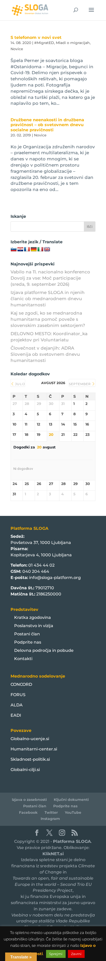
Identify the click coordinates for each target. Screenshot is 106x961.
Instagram (50, 818)
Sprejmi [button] (56, 954)
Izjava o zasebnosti (29, 799)
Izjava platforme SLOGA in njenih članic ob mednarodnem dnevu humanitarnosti (48, 298)
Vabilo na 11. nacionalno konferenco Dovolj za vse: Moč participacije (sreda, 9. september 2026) (50, 278)
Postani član (27, 633)
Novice (17, 49)
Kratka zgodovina (32, 617)
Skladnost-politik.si (30, 759)
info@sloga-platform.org (55, 577)
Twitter (51, 812)
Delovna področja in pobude (44, 650)
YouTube (73, 812)
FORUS (18, 694)
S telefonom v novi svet (36, 37)
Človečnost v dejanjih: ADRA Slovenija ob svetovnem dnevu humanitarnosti (45, 354)
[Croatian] (20, 249)
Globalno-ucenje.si (30, 738)
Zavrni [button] (76, 954)
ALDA (17, 705)
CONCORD (21, 684)
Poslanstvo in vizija (33, 625)
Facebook (28, 812)
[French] (27, 249)
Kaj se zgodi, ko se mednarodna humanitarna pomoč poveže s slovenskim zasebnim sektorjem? (48, 319)
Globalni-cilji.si (25, 769)
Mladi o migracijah (73, 42)
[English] (47, 249)
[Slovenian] (14, 249)
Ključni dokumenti (71, 799)
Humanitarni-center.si (34, 749)
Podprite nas (27, 642)
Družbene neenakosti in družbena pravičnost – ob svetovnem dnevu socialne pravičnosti (47, 124)
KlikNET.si (53, 853)
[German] (34, 249)
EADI (16, 715)
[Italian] (40, 249)
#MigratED (44, 42)
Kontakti (23, 658)
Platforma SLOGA (72, 841)
